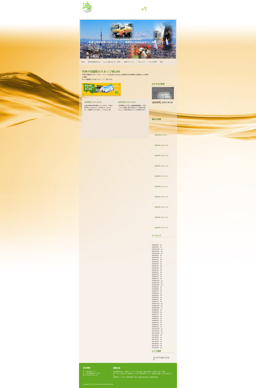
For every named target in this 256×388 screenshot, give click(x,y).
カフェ (163, 373)
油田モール (155, 373)
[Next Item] (171, 93)
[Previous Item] (155, 93)
